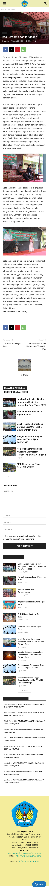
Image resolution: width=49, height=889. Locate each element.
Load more (24, 690)
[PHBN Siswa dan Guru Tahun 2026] (9, 617)
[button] (4, 3)
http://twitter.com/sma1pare (28, 856)
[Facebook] (5, 49)
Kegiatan (11, 9)
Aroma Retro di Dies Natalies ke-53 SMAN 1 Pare (36, 346)
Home (3, 9)
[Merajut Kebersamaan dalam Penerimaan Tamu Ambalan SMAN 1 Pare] (9, 655)
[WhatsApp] (23, 49)
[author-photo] (24, 371)
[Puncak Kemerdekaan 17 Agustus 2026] (9, 414)
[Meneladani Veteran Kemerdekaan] (9, 592)
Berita (4, 33)
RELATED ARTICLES (14, 388)
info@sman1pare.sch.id (29, 861)
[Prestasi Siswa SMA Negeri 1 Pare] (9, 629)
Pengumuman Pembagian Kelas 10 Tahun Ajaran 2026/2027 (29, 439)
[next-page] (8, 476)
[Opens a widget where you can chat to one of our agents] (39, 884)
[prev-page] (4, 476)
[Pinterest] (17, 49)
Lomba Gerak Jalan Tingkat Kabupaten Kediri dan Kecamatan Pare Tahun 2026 (31, 402)
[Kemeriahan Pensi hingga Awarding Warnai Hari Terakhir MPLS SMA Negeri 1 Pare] (9, 451)
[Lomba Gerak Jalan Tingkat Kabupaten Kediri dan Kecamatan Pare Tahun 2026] (9, 402)
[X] (11, 49)
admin (6, 41)
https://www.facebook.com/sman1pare (24, 853)
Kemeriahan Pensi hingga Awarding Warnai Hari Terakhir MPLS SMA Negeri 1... (31, 680)
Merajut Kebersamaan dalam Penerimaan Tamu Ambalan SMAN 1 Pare (30, 654)
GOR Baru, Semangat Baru (12, 344)
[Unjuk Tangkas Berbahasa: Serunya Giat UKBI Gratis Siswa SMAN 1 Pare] (9, 427)
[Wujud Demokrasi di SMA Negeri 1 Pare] (9, 605)
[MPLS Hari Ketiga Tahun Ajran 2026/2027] (9, 467)
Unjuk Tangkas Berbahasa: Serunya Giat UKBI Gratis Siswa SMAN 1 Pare (30, 427)
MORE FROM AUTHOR (16, 392)
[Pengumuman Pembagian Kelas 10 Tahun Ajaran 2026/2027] (9, 439)
